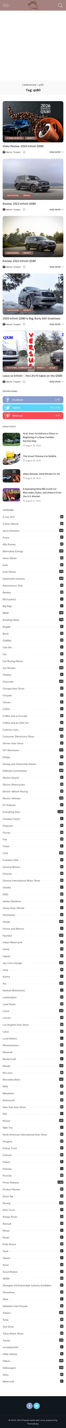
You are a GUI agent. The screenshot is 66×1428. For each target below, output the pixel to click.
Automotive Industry (14, 578)
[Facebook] (29, 1406)
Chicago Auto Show (13, 688)
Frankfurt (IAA (10, 860)
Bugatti (6, 626)
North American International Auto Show (25, 1134)
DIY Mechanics (11, 750)
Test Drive (8, 1326)
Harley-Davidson (12, 901)
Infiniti (30, 138)
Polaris (6, 1162)
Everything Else (11, 812)
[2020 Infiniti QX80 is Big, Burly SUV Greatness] (33, 294)
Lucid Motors (10, 1038)
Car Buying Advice (13, 661)
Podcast (7, 1155)
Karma (6, 976)
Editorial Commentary (19, 367)
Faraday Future (11, 818)
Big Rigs (7, 606)
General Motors (11, 867)
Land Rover (9, 1004)
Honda (6, 921)
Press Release (11, 1182)
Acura (6, 537)
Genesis (7, 873)
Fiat (5, 839)
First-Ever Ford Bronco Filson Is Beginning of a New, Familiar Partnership (40, 437)
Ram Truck (9, 1210)
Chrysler (7, 695)
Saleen (6, 1258)
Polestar (7, 1168)
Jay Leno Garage (12, 963)
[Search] (59, 5)
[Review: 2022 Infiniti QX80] (33, 236)
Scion (6, 1265)
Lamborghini (10, 997)
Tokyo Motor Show (13, 1333)
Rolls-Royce (9, 1244)
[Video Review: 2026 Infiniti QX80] (33, 121)
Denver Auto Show (13, 743)
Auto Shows (9, 571)
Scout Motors (10, 1271)
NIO (5, 1113)
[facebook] (33, 399)
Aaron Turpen (13, 152)
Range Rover (10, 1216)
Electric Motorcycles (14, 784)
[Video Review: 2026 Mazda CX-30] (11, 475)
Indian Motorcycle (12, 942)
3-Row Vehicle (14, 138)
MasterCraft (9, 1059)
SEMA (6, 1278)
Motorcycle (9, 1100)
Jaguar (6, 956)
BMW (6, 613)
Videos (6, 1361)
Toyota (6, 1340)
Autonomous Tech (13, 585)
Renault (7, 1223)
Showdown (9, 1292)
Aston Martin (10, 558)
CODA (6, 709)
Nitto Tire (8, 1127)
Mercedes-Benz (11, 1079)
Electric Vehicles (12, 798)
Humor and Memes (13, 928)
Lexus (52, 367)
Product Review (11, 1189)
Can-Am (7, 647)
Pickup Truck (10, 1148)
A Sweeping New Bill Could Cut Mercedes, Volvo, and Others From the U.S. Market (42, 492)
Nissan (6, 1120)
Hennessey (9, 915)
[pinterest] (33, 415)
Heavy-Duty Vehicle (13, 908)
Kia (4, 983)
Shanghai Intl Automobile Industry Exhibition (27, 1285)
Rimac (6, 1230)
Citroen (7, 702)
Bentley (7, 592)
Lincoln (7, 1017)
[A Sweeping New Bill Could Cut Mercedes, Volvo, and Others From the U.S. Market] (11, 494)
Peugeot (7, 1141)
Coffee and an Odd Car (16, 722)
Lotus (6, 1031)
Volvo (6, 1374)
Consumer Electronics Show (18, 736)
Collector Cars (10, 729)
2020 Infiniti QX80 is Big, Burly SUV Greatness (31, 318)
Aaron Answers (11, 530)
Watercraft (8, 1381)
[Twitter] (36, 1406)
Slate (5, 1299)
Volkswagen (9, 1367)
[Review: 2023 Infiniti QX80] (33, 179)
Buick (6, 633)
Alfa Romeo (9, 544)
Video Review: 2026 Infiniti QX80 (23, 146)
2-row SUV (9, 517)
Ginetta (7, 887)
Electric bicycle (11, 777)
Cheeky (7, 674)
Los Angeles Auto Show (16, 1024)
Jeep (5, 970)
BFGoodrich (9, 599)
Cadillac (7, 640)
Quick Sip (8, 1196)
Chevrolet (8, 681)
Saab (5, 1251)
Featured (8, 825)
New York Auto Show (14, 1107)
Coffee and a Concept (15, 716)
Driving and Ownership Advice (19, 764)
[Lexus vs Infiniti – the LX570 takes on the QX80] (33, 351)
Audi (5, 565)
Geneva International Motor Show (21, 880)
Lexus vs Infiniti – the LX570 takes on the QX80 (32, 376)
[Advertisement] (33, 45)
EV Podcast (9, 805)
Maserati (7, 1052)
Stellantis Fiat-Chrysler (15, 1306)
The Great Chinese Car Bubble (39, 456)
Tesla (5, 1319)
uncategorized (10, 1347)
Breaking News (11, 619)
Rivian (6, 1237)
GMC (5, 894)
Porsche (7, 1175)
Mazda (6, 1066)
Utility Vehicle (10, 1354)
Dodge (6, 757)
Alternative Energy (13, 551)
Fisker (6, 846)
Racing (6, 1203)
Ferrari (6, 832)
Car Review (12, 195)
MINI (5, 1086)
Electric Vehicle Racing (15, 791)
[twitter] (33, 407)
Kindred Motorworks (14, 990)
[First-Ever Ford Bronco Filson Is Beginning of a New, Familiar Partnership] (11, 439)
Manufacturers (11, 1045)
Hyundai (7, 935)
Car (5, 654)
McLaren (7, 1072)
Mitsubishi (8, 1093)
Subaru (7, 1312)
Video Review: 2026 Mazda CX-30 (41, 474)
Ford (5, 853)
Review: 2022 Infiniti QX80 (19, 261)
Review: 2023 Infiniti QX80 (19, 203)
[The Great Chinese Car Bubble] (11, 458)
